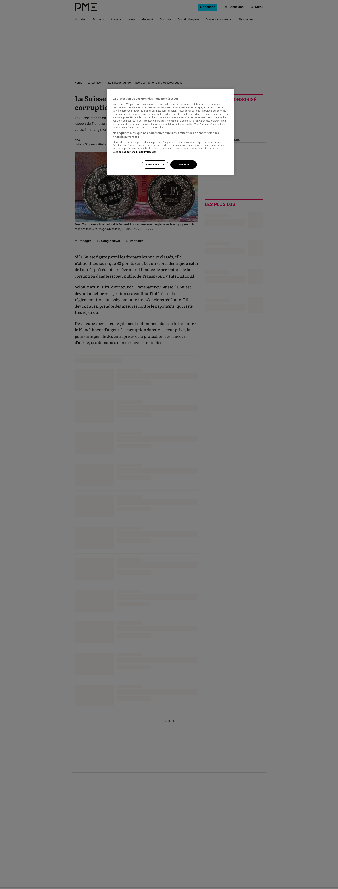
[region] (170, 132)
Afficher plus (155, 164)
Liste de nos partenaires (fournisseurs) (134, 151)
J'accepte (183, 164)
